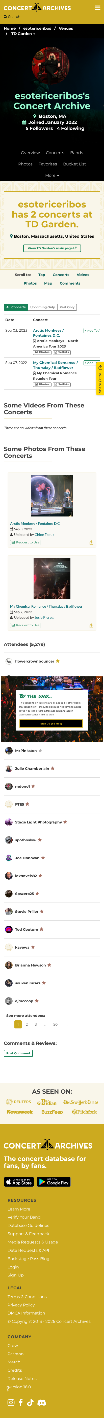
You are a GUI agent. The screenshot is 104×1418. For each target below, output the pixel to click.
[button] (50, 695)
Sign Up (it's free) (51, 723)
